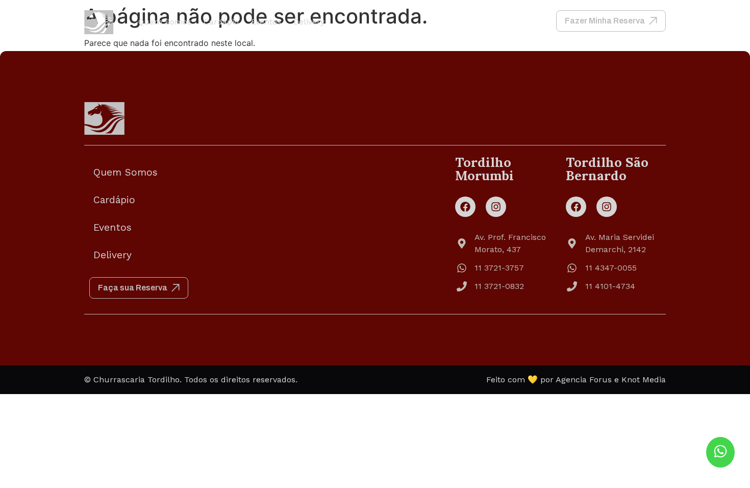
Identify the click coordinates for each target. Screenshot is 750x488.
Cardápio (221, 22)
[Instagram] (496, 207)
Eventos (266, 22)
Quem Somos (164, 22)
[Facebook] (465, 207)
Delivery (308, 22)
